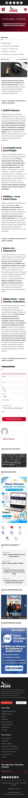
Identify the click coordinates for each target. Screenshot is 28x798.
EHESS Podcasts (6, 43)
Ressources (21, 19)
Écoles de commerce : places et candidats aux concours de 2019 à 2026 (14, 572)
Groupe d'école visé (7, 405)
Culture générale (9, 19)
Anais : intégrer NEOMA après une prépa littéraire (14, 555)
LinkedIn (3, 534)
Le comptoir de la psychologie (10, 46)
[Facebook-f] (2, 777)
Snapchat (16, 539)
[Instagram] (7, 777)
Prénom (4, 376)
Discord (12, 534)
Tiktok (20, 528)
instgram (3, 528)
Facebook (8, 539)
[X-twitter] (5, 777)
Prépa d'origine (5, 399)
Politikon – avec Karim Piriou (10, 49)
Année (3, 394)
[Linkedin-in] (10, 777)
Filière (3, 388)
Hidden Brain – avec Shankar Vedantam (13, 54)
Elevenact (18, 788)
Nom (3, 382)
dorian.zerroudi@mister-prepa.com (14, 794)
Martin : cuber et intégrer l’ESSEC (12, 563)
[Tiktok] (15, 777)
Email (3, 411)
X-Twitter (20, 534)
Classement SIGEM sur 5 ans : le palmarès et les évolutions (14, 581)
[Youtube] (12, 777)
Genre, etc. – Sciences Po (9, 51)
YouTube (12, 528)
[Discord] (18, 777)
